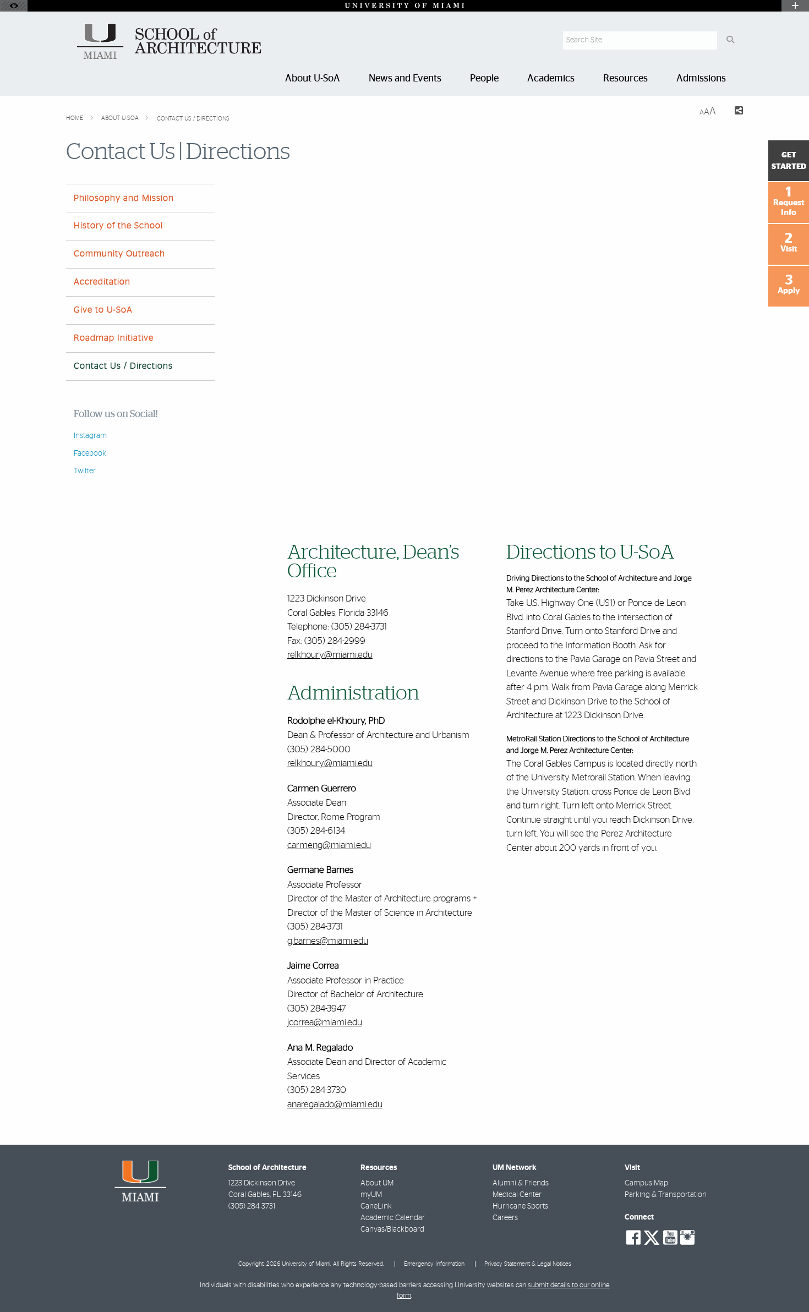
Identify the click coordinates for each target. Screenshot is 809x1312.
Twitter (85, 471)
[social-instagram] (687, 1238)
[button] (784, 1281)
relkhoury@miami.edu (330, 654)
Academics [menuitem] (551, 79)
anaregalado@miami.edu (334, 1104)
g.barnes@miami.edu (327, 940)
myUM (371, 1195)
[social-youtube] (670, 1238)
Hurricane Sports (520, 1206)
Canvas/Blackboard (392, 1229)
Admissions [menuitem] (701, 79)
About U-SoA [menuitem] (312, 79)
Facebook (90, 453)
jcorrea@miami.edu (324, 1022)
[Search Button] (730, 40)
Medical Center (517, 1195)
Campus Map (646, 1183)
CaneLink (376, 1206)
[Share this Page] (734, 112)
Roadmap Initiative (114, 338)
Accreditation (102, 281)
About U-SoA (120, 118)
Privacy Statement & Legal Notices (527, 1264)
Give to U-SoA (103, 309)
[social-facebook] (633, 1238)
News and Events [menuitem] (405, 79)
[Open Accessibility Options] (14, 6)
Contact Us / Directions (193, 119)
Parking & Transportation (666, 1195)
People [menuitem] (484, 79)
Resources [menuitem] (625, 79)
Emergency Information (434, 1264)
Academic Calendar (392, 1218)
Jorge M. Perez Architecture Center (576, 751)
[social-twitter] (651, 1236)
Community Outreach (119, 253)
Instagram (90, 436)
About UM (376, 1183)
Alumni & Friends (521, 1183)
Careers (505, 1218)
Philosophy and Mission (124, 198)
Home (75, 118)
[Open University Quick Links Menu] (795, 6)
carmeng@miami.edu (329, 845)
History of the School (118, 225)
